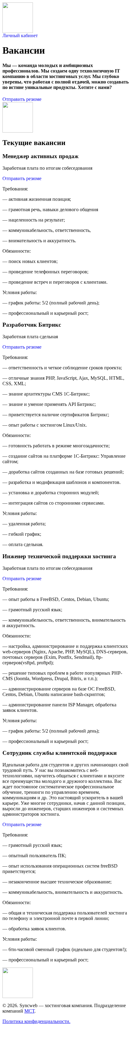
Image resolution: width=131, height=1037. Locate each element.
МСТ (29, 1011)
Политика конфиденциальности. (36, 1021)
